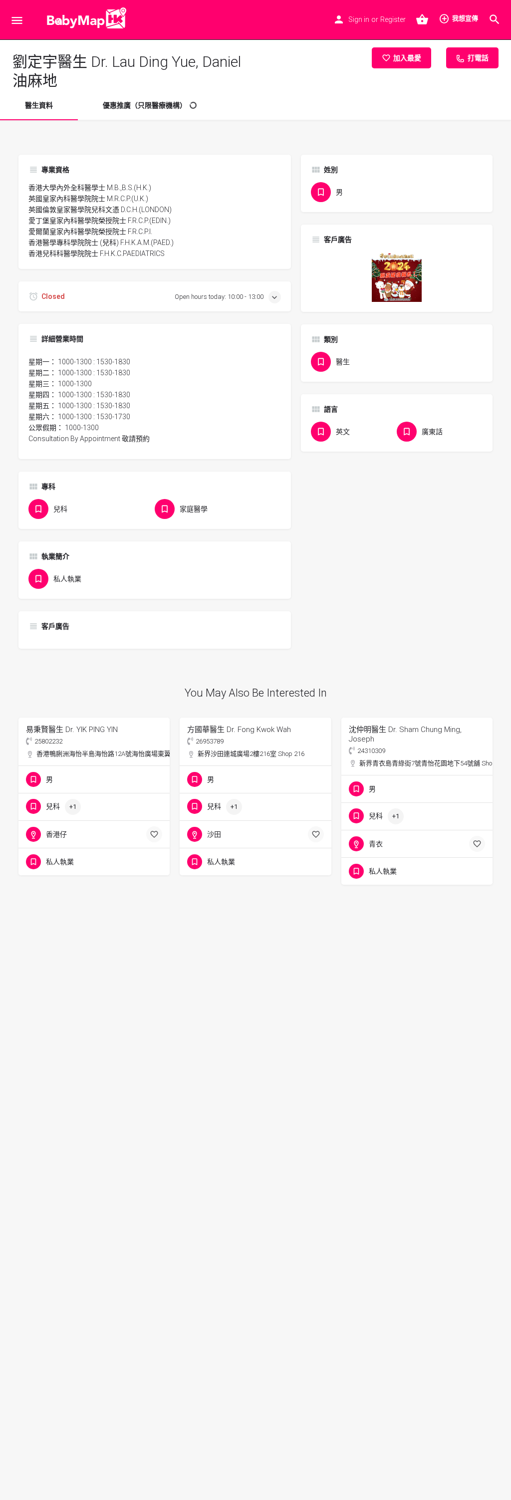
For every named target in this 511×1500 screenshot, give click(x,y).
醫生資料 (39, 105)
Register (393, 19)
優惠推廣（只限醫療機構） (145, 105)
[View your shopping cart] (422, 19)
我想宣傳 (465, 18)
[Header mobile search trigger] (494, 19)
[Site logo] (84, 19)
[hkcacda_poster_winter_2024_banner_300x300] (397, 276)
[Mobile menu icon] (17, 20)
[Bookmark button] (154, 834)
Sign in (358, 19)
